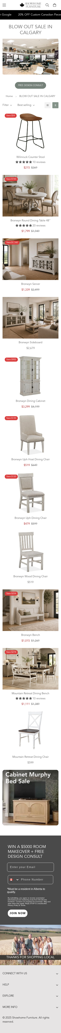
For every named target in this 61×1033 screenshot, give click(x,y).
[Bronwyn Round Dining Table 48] (30, 195)
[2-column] (55, 105)
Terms (23, 905)
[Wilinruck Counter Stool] (30, 132)
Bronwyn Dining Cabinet (30, 401)
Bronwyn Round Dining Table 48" (30, 220)
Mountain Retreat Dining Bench (30, 693)
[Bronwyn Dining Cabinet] (30, 376)
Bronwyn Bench (30, 635)
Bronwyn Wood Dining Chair (30, 576)
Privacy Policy (13, 905)
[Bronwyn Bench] (30, 610)
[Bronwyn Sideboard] (30, 318)
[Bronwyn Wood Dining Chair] (30, 552)
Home (9, 96)
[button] (54, 5)
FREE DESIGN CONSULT (30, 85)
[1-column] (48, 105)
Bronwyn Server (30, 284)
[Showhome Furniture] (30, 5)
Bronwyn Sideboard (30, 342)
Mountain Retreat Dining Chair (30, 757)
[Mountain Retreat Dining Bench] (30, 669)
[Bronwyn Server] (30, 259)
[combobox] (13, 879)
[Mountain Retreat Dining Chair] (30, 730)
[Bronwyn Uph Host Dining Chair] (30, 435)
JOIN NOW (17, 913)
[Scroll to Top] (55, 1015)
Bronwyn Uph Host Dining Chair (30, 459)
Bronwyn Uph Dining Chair (31, 518)
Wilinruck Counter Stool (30, 157)
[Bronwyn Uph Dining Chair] (30, 493)
